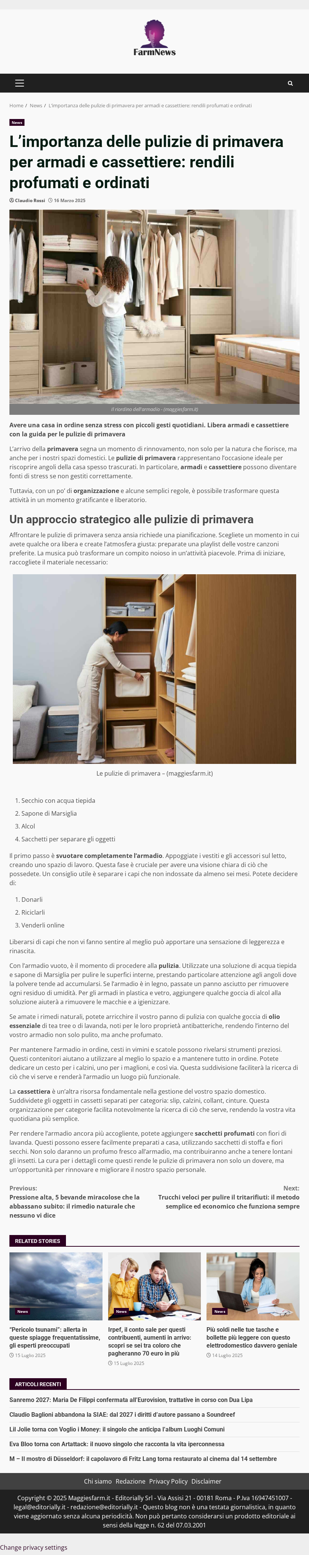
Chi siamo (98, 1481)
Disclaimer (206, 1481)
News (17, 122)
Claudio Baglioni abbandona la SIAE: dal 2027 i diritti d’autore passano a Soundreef (122, 1414)
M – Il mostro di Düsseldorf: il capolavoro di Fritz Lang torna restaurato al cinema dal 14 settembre (143, 1458)
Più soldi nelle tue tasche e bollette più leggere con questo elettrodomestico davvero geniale (253, 1286)
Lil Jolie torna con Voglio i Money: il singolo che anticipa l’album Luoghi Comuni (117, 1429)
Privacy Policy (168, 1481)
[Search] (290, 83)
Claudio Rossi (30, 200)
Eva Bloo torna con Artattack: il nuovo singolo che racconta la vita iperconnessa (117, 1444)
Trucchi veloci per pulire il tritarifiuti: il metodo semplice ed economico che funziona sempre (229, 1197)
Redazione (130, 1481)
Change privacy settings (33, 1547)
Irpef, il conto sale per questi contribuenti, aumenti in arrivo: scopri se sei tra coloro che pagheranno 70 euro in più (154, 1286)
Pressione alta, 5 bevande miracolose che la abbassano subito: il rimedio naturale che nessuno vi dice (74, 1202)
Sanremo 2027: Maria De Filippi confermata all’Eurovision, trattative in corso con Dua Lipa (131, 1400)
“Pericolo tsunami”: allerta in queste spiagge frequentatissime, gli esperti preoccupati (55, 1286)
